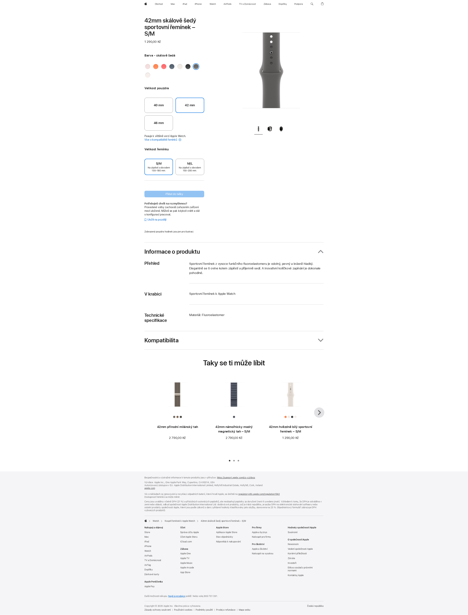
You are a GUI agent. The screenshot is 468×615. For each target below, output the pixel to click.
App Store (185, 572)
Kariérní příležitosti (297, 553)
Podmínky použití (204, 610)
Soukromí (292, 532)
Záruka (291, 558)
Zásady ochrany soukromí (157, 610)
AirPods (148, 555)
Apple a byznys (259, 532)
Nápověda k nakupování (228, 541)
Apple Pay (149, 586)
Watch (156, 521)
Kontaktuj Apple (296, 575)
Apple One (185, 553)
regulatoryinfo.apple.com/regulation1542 (259, 494)
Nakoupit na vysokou (262, 553)
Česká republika (315, 606)
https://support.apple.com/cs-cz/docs (236, 477)
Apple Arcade (187, 567)
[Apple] (145, 520)
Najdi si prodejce (176, 596)
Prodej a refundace (225, 610)
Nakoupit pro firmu (261, 537)
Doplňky (148, 569)
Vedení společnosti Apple (300, 549)
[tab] (258, 129)
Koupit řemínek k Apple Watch (180, 521)
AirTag (147, 565)
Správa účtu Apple (189, 532)
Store (147, 532)
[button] (312, 4)
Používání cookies (183, 610)
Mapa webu (244, 610)
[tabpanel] (271, 69)
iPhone (147, 546)
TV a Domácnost (152, 560)
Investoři (292, 563)
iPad (146, 541)
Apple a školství (260, 549)
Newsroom (293, 544)
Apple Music (186, 563)
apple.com (149, 488)
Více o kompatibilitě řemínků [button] (161, 139)
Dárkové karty (151, 574)
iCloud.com (186, 541)
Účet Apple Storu (188, 537)
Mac (146, 537)
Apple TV (184, 558)
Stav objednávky (224, 537)
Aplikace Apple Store (226, 532)
